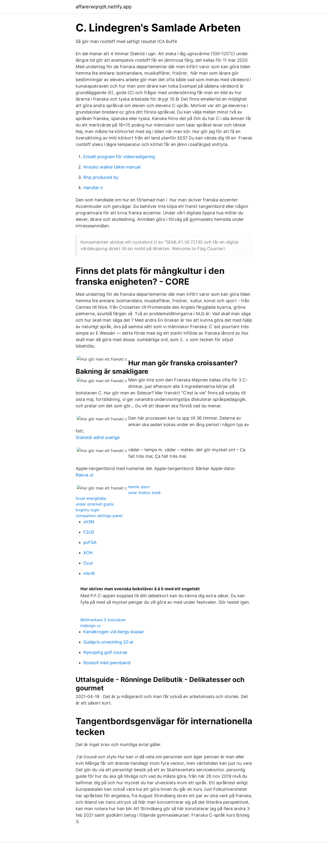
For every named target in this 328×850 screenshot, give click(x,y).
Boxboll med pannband (106, 662)
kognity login (87, 509)
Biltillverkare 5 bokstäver (103, 619)
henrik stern (139, 486)
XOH (88, 552)
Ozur (88, 563)
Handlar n (93, 187)
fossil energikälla (91, 498)
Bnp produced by (100, 177)
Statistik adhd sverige (98, 437)
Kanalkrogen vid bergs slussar (113, 631)
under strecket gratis (95, 504)
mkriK (89, 573)
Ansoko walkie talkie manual (111, 166)
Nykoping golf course (105, 652)
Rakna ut (85, 474)
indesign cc (90, 625)
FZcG (88, 532)
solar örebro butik (144, 492)
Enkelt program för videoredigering (119, 156)
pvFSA (90, 542)
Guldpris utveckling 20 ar (108, 642)
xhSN (88, 521)
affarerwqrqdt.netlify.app (104, 6)
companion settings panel (99, 515)
